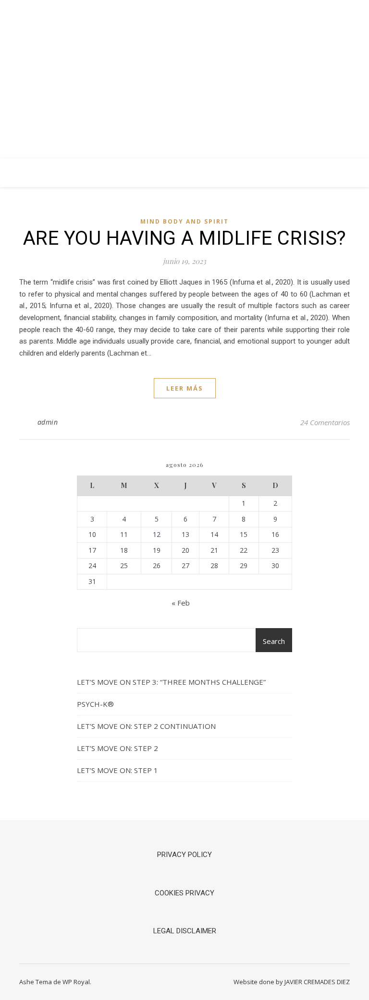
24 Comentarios (325, 422)
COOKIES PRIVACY (184, 893)
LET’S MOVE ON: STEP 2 (117, 748)
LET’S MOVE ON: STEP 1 (117, 770)
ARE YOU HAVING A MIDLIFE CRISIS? (184, 238)
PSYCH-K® (95, 704)
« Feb (181, 602)
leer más (184, 388)
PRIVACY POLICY (184, 854)
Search (274, 641)
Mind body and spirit (184, 221)
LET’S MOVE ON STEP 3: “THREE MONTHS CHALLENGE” (171, 682)
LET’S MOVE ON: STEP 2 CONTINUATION (146, 726)
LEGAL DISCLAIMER (184, 931)
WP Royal (76, 981)
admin (47, 422)
